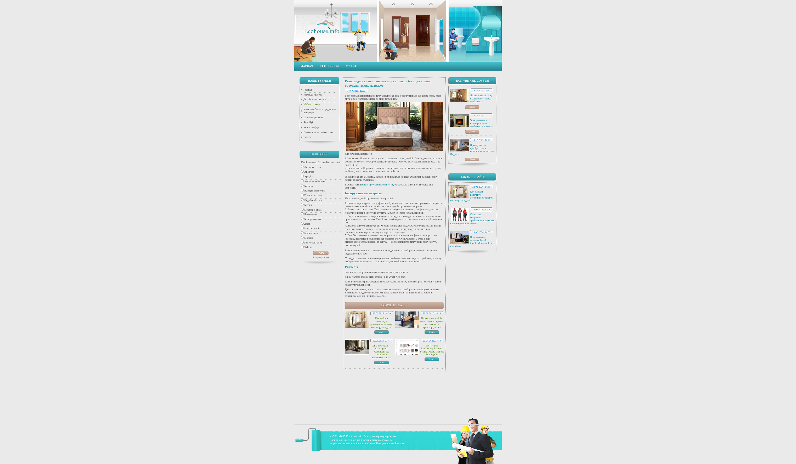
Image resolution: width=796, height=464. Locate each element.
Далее (472, 106)
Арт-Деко (309, 176)
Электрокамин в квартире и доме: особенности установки (482, 123)
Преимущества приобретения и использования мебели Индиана (472, 149)
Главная (306, 66)
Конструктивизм (313, 219)
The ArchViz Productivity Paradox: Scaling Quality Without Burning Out (432, 350)
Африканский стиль (314, 181)
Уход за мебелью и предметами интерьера (319, 111)
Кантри (308, 205)
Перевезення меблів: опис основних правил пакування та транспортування (431, 323)
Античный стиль (312, 167)
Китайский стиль (313, 209)
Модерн (308, 237)
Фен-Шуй (308, 122)
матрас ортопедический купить (377, 184)
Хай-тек (308, 247)
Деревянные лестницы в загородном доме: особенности (481, 98)
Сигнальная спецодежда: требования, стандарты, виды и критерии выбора (472, 219)
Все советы (329, 66)
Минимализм (311, 233)
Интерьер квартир (312, 94)
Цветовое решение (313, 117)
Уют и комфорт (311, 127)
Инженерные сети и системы (318, 132)
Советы (307, 137)
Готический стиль (313, 242)
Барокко (308, 186)
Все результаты (321, 257)
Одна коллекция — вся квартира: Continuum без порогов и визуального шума (382, 351)
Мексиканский (311, 228)
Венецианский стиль (314, 190)
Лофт (307, 223)
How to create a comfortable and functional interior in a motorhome (471, 242)
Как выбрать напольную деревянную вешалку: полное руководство (471, 196)
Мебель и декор (311, 104)
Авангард (309, 171)
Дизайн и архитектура (314, 99)
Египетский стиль (313, 195)
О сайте (352, 66)
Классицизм (310, 214)
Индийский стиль (313, 200)
